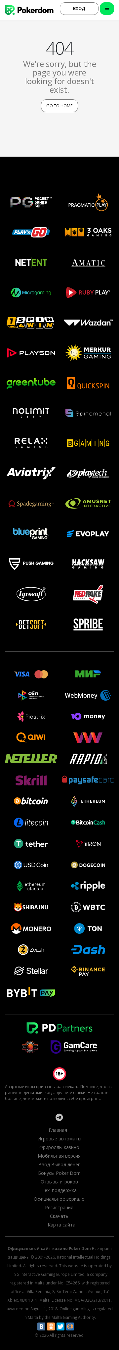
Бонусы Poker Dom (59, 1173)
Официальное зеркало (59, 1199)
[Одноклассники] (51, 1326)
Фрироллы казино (59, 1147)
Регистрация (59, 1207)
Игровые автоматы (59, 1138)
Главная (58, 1130)
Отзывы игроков (59, 1181)
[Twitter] (60, 1326)
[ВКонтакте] (41, 1326)
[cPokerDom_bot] (59, 1117)
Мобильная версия (59, 1156)
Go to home (59, 106)
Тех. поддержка (59, 1190)
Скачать (59, 1216)
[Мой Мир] (70, 1326)
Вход (79, 8)
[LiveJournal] (80, 1326)
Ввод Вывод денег (59, 1164)
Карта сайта (61, 1225)
